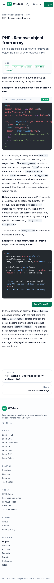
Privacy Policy (8, 529)
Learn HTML (7, 435)
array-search (18, 67)
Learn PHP (7, 454)
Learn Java (7, 450)
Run (46, 100)
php (7, 67)
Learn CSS (7, 439)
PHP (27, 15)
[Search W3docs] (27, 4)
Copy (47, 252)
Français (6, 553)
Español (5, 557)
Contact (5, 525)
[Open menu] (4, 4)
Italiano (5, 565)
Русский (6, 549)
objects (9, 71)
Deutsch (6, 545)
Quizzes (6, 474)
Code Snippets (16, 15)
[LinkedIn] (11, 423)
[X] (3, 423)
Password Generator (11, 498)
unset (29, 67)
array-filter (39, 67)
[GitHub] (7, 423)
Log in (49, 4)
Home (5, 15)
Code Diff (6, 505)
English (5, 541)
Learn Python (8, 458)
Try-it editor (7, 482)
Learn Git (6, 446)
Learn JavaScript (10, 442)
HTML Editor (7, 494)
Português (7, 561)
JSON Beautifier (9, 509)
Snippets (6, 478)
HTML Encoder (9, 502)
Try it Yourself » (42, 304)
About (5, 522)
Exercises (6, 470)
